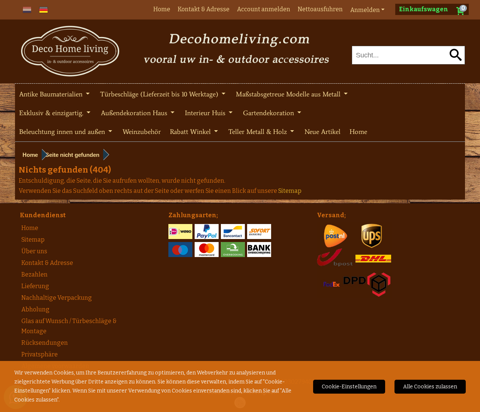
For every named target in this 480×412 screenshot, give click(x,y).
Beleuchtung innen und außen (63, 132)
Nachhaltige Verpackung (56, 297)
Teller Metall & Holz (258, 132)
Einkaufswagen (423, 9)
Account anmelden (263, 9)
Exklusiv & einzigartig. (52, 113)
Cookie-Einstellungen (349, 386)
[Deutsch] (43, 9)
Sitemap (33, 239)
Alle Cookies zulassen (430, 386)
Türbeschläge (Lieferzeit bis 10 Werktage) (160, 94)
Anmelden (365, 10)
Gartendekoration (269, 113)
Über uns (34, 251)
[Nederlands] (27, 9)
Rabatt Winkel (191, 132)
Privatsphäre (39, 354)
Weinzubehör (142, 132)
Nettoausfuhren (320, 9)
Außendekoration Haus (135, 113)
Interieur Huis (206, 113)
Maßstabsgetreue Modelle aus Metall (289, 94)
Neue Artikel (322, 132)
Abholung (35, 309)
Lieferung (35, 286)
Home (161, 9)
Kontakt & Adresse (204, 9)
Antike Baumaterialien (51, 94)
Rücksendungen (44, 342)
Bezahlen (34, 274)
